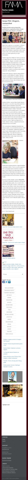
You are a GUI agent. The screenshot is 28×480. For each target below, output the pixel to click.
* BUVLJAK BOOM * (9, 288)
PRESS (9, 324)
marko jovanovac (20, 265)
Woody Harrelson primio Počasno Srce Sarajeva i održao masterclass (12, 357)
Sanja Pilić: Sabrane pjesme (8, 258)
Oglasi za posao (6, 466)
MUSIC (9, 319)
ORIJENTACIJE (9, 321)
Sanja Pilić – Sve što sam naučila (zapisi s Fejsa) (13, 242)
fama (20, 264)
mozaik (4, 267)
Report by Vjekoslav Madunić (9, 472)
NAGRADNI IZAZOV (7, 454)
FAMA (10, 478)
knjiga (9, 265)
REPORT (9, 326)
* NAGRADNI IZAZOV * (9, 290)
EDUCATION (9, 300)
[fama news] (14, 7)
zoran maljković (14, 269)
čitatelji (16, 264)
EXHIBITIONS (9, 305)
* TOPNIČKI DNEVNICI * (9, 292)
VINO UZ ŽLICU (9, 334)
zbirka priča (20, 267)
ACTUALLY (9, 295)
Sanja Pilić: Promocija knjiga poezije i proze (12, 227)
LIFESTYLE (9, 317)
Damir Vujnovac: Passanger (8, 471)
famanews (4, 265)
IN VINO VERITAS (9, 314)
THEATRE (9, 331)
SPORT (9, 329)
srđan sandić (14, 267)
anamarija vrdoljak (10, 264)
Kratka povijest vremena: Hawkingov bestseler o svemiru (12, 365)
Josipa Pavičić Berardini (7, 467)
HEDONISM (9, 312)
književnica (13, 265)
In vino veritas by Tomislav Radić (9, 469)
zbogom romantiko (6, 269)
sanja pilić (8, 267)
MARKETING (5, 452)
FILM (9, 309)
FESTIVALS (9, 307)
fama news (4, 478)
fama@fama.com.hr (6, 447)
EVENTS (9, 302)
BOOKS (9, 297)
